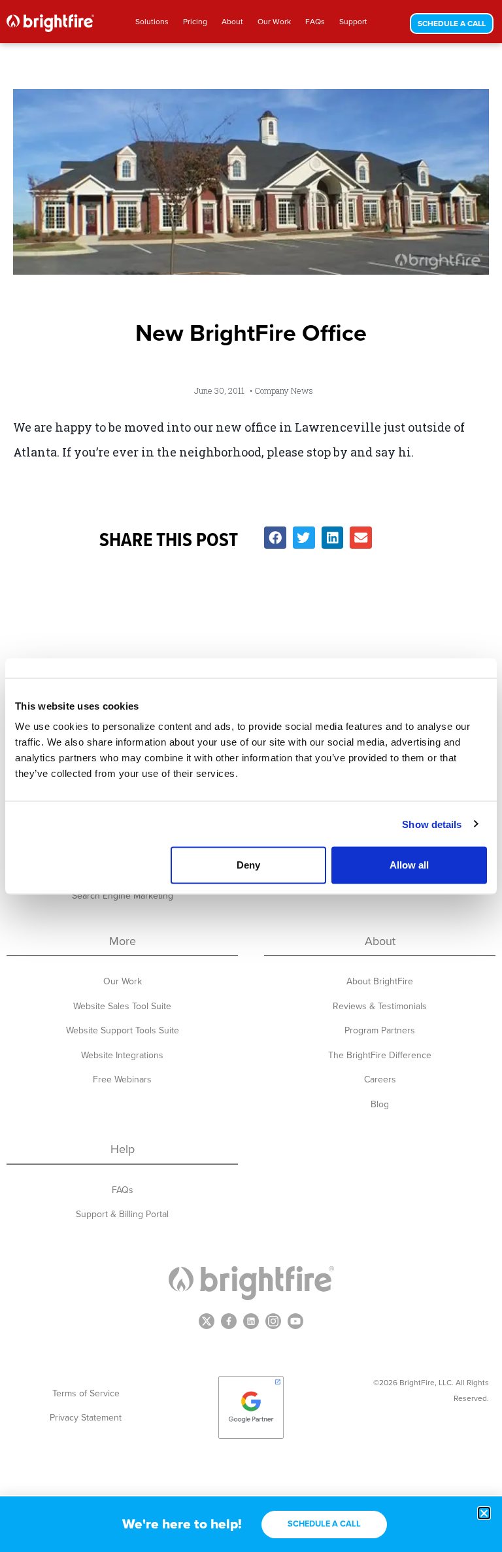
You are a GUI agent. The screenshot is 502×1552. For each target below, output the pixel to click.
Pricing (195, 21)
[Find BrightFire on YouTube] (295, 1321)
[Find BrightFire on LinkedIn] (251, 1321)
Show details (431, 823)
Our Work (274, 21)
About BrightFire (379, 981)
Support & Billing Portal (122, 1214)
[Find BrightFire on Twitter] (206, 1321)
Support (353, 21)
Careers (380, 1079)
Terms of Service (86, 1393)
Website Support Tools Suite (122, 1030)
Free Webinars (122, 1079)
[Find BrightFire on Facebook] (229, 1321)
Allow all (409, 865)
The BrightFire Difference (379, 1055)
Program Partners (379, 1030)
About (232, 21)
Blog (380, 1104)
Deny (248, 865)
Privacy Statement (86, 1417)
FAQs (315, 21)
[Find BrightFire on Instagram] (273, 1321)
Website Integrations (122, 1055)
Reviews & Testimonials (380, 1006)
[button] (275, 537)
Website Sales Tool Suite (122, 1006)
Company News (283, 390)
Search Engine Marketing (122, 895)
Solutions (152, 21)
